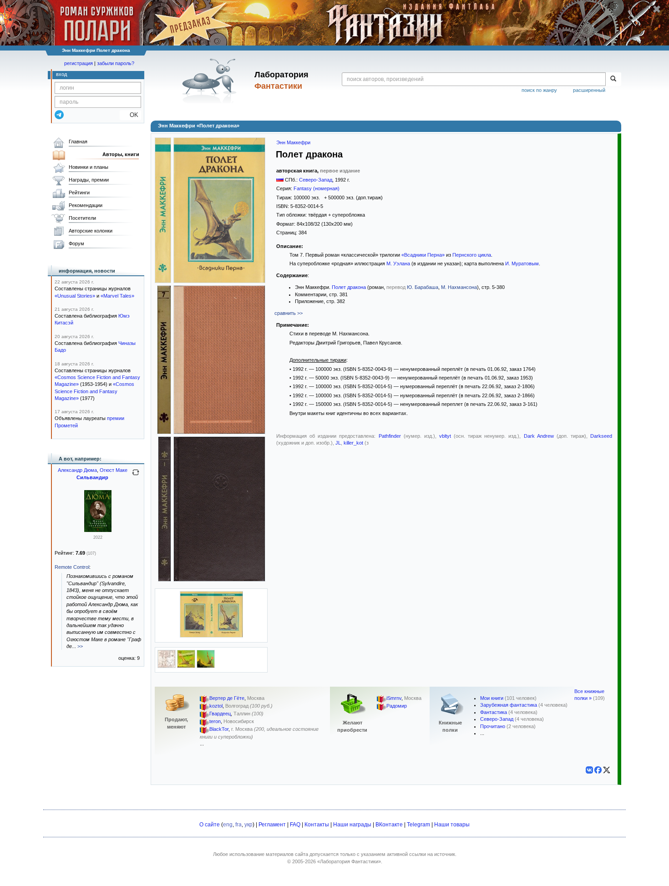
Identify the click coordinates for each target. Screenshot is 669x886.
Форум (76, 243)
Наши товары (452, 824)
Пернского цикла (471, 255)
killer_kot (353, 443)
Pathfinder (390, 436)
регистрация (78, 63)
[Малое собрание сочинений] (98, 530)
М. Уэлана (398, 263)
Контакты (316, 824)
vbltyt (445, 436)
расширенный (589, 90)
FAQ (295, 824)
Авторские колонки (90, 230)
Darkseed (601, 436)
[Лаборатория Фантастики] (211, 80)
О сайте (209, 824)
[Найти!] (613, 79)
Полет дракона (349, 287)
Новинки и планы (88, 167)
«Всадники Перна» (423, 255)
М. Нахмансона (459, 287)
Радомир (396, 706)
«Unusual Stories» (75, 296)
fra (238, 824)
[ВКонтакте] (589, 770)
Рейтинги (79, 192)
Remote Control (72, 567)
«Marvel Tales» (117, 296)
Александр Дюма (77, 470)
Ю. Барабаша (422, 287)
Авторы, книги (120, 154)
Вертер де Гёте (226, 698)
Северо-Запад (315, 179)
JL (338, 443)
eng (228, 824)
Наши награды (352, 824)
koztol (216, 706)
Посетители (82, 218)
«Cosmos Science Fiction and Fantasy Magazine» (94, 391)
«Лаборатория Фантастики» (349, 861)
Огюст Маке (113, 470)
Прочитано (492, 726)
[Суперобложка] (211, 635)
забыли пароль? (115, 63)
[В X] (606, 770)
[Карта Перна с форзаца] (166, 666)
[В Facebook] (598, 770)
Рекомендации (85, 205)
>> (80, 646)
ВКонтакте (389, 824)
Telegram (418, 824)
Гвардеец (220, 713)
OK (130, 114)
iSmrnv (393, 698)
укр (248, 824)
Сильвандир (92, 477)
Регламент (272, 824)
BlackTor (218, 729)
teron (215, 721)
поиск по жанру (539, 90)
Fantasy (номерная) (317, 188)
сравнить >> (288, 313)
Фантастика (493, 712)
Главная (78, 141)
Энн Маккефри (293, 142)
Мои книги (491, 698)
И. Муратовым (522, 263)
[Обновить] (135, 476)
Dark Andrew (539, 436)
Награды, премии (89, 179)
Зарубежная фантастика (508, 705)
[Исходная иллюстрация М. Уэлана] (206, 666)
